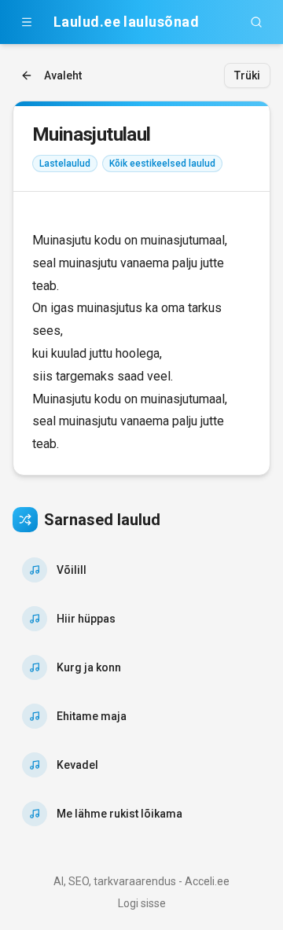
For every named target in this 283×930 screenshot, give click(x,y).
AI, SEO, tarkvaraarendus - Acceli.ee (141, 881)
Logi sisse (142, 903)
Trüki (247, 75)
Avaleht (63, 75)
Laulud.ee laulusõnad (126, 21)
